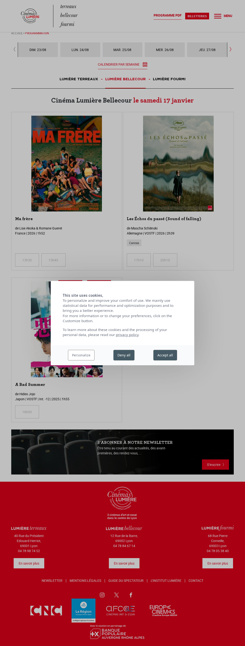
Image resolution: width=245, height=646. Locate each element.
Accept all (165, 355)
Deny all (123, 355)
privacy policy (127, 334)
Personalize (81, 355)
